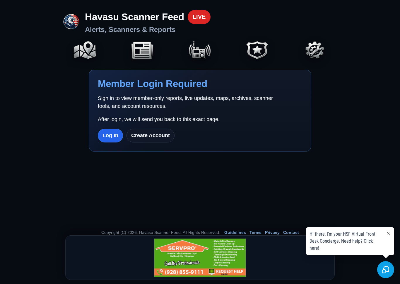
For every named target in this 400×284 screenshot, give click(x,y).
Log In (110, 135)
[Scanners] (200, 51)
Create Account (150, 135)
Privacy (272, 232)
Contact (291, 232)
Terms (255, 232)
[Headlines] (142, 51)
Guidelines (235, 232)
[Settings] (315, 51)
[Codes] (257, 51)
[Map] (85, 51)
